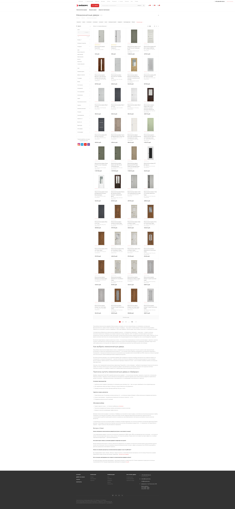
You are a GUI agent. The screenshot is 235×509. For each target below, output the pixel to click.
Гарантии (92, 480)
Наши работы (93, 478)
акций (127, 462)
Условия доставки (130, 478)
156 (132, 321)
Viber (88, 144)
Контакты (79, 481)
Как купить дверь (131, 474)
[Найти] (143, 5)
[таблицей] (158, 26)
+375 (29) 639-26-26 (219, 1)
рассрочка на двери (124, 454)
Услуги (78, 479)
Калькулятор (110, 483)
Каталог (78, 474)
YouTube (85, 144)
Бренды (109, 482)
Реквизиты (109, 480)
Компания (93, 474)
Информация (111, 474)
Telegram (82, 144)
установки (120, 406)
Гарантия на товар (130, 480)
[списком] (156, 26)
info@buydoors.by (145, 481)
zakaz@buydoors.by (145, 478)
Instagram (79, 144)
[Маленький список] (148, 26)
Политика (109, 478)
